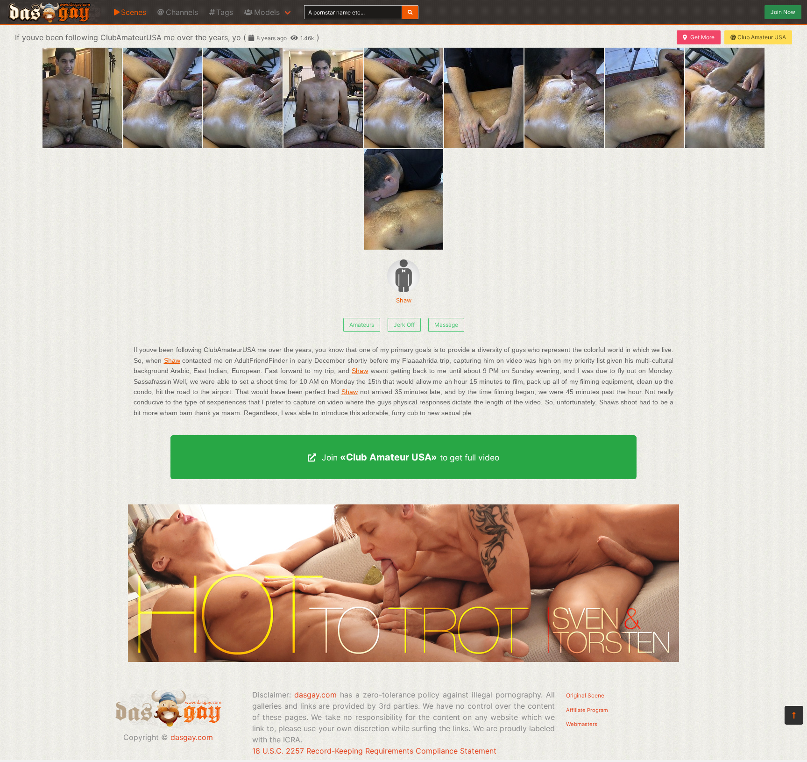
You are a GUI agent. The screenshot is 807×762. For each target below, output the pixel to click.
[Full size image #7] (644, 98)
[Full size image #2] (243, 98)
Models (267, 12)
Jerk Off (404, 324)
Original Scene (585, 695)
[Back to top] (794, 715)
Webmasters (581, 724)
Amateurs (361, 324)
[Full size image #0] (82, 98)
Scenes (133, 12)
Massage (446, 324)
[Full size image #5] (484, 98)
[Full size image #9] (403, 199)
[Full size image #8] (725, 98)
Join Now (783, 11)
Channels (182, 12)
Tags (224, 12)
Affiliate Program (587, 710)
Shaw (403, 300)
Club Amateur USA (761, 37)
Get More (702, 37)
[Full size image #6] (564, 98)
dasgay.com (191, 737)
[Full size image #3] (323, 98)
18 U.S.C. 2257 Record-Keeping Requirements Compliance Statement (374, 750)
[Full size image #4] (403, 98)
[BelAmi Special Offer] (403, 659)
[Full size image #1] (162, 98)
